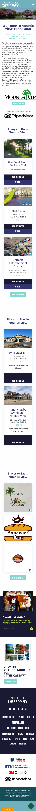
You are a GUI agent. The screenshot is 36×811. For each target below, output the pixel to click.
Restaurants (18, 36)
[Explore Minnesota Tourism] (18, 766)
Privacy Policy (27, 792)
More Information (18, 177)
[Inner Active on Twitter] (27, 204)
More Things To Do (18, 295)
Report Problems (21, 796)
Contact (30, 733)
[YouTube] (14, 709)
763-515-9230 (18, 425)
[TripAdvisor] (18, 115)
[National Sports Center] (18, 760)
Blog (25, 739)
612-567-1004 (18, 220)
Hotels (21, 34)
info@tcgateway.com (11, 792)
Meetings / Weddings (18, 38)
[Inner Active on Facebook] (23, 204)
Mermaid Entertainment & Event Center (15, 72)
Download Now (10, 681)
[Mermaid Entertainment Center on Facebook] (27, 253)
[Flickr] (18, 709)
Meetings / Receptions (18, 728)
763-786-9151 (18, 362)
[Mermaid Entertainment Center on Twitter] (30, 253)
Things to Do (9, 34)
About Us (22, 743)
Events (29, 34)
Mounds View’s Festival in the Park (16, 81)
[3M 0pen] (18, 772)
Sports (17, 739)
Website (18, 182)
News (20, 733)
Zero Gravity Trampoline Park (17, 72)
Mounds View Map (18, 103)
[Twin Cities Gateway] (10, 4)
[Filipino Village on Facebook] (30, 509)
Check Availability (18, 376)
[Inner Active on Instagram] (30, 204)
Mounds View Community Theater (13, 77)
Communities (8, 733)
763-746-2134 (18, 275)
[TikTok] (22, 709)
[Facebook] (10, 709)
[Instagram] (26, 709)
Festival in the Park (22, 45)
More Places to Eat (18, 578)
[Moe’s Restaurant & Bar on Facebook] (30, 570)
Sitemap (20, 792)
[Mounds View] (18, 94)
